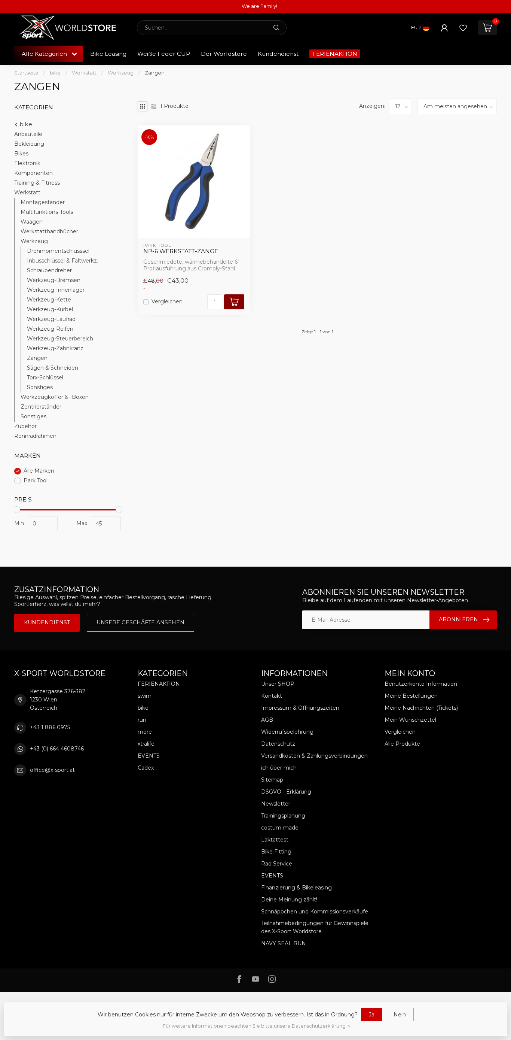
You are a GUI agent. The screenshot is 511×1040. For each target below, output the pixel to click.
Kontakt (271, 695)
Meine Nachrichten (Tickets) (421, 707)
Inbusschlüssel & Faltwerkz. (62, 260)
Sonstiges (40, 387)
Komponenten (33, 173)
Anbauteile (28, 134)
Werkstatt (84, 73)
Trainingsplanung (283, 815)
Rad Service (276, 863)
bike (55, 73)
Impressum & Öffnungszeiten (300, 707)
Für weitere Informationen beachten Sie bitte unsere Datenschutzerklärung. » (256, 1026)
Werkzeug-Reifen (50, 328)
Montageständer (43, 202)
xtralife (146, 743)
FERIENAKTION (334, 53)
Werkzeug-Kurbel (50, 309)
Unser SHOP (277, 683)
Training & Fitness (37, 182)
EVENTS (149, 755)
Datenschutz (278, 743)
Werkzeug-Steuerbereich (60, 338)
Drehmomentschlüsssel (58, 251)
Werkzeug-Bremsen (53, 280)
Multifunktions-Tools (47, 212)
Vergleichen (167, 301)
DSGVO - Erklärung (286, 791)
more (145, 731)
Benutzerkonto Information (421, 683)
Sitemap (272, 779)
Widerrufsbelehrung (287, 731)
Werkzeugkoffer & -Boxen (55, 397)
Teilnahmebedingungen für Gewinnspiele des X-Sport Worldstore (314, 927)
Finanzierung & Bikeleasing (296, 887)
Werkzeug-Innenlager (56, 289)
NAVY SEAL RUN (283, 943)
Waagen (32, 221)
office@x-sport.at (52, 770)
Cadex (146, 767)
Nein (400, 1014)
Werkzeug (121, 73)
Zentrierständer (41, 406)
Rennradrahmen (35, 436)
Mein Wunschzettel (410, 719)
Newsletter (275, 803)
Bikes (21, 153)
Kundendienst (278, 53)
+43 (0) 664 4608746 (57, 748)
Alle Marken (39, 471)
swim (145, 695)
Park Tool (36, 480)
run (142, 719)
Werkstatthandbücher (49, 231)
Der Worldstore (224, 53)
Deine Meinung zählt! (289, 899)
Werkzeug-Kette (49, 299)
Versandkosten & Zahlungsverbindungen (314, 755)
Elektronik (27, 163)
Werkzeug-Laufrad (51, 319)
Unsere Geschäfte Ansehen (140, 622)
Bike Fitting (276, 851)
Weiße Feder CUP (163, 53)
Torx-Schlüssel (45, 377)
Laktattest (274, 839)
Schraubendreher (49, 270)
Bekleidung (29, 143)
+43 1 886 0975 (50, 727)
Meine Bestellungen (411, 695)
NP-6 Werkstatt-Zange (180, 251)
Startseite (26, 73)
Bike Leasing (108, 53)
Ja (371, 1014)
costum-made (280, 827)
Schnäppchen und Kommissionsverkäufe (314, 911)
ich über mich (279, 767)
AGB (267, 719)
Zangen (155, 73)
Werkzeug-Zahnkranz (55, 348)
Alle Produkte (402, 743)
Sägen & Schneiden (52, 367)
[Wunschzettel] (463, 27)
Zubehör (25, 426)
